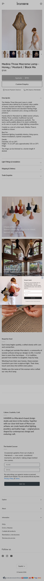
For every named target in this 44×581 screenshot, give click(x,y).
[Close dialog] (42, 278)
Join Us (33, 298)
